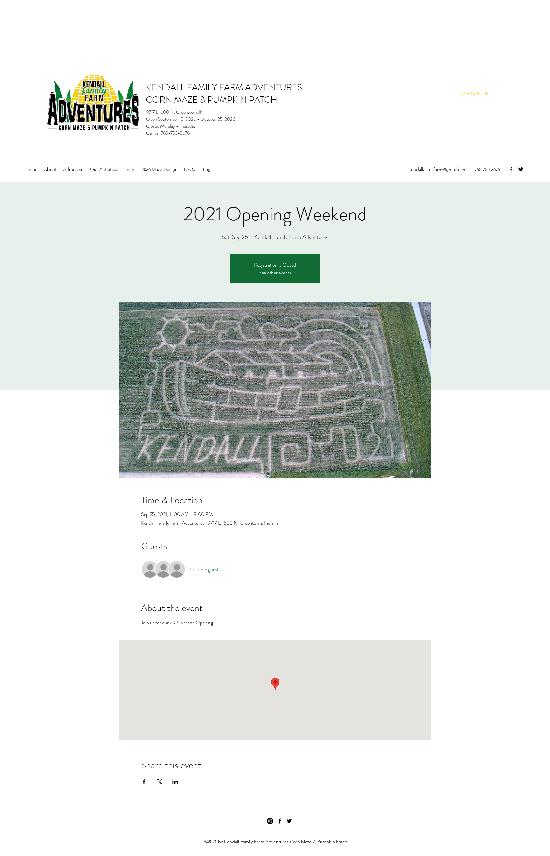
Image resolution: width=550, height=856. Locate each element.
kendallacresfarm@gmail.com (438, 169)
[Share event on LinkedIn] (175, 781)
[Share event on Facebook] (144, 781)
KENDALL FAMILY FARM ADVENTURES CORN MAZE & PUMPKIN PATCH (224, 93)
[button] (475, 93)
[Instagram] (270, 821)
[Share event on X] (160, 781)
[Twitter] (521, 169)
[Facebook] (511, 169)
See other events (275, 272)
